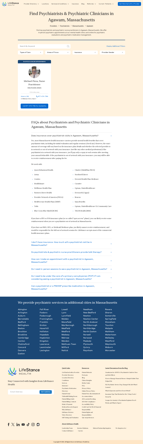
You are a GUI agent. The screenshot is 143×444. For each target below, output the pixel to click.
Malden (65, 319)
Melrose (65, 338)
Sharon (108, 313)
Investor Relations (82, 428)
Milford (65, 347)
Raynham (88, 351)
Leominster (45, 347)
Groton (43, 325)
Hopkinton (45, 338)
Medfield (66, 329)
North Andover (90, 322)
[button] (30, 4)
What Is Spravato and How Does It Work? (117, 391)
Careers (80, 431)
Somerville (110, 316)
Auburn (21, 316)
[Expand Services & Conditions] (68, 4)
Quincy (86, 347)
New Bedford (89, 313)
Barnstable (23, 319)
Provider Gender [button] (112, 52)
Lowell (65, 310)
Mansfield (66, 322)
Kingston (44, 341)
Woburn (109, 347)
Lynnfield (66, 316)
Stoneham (110, 322)
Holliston (44, 332)
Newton (87, 316)
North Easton (90, 332)
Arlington (22, 313)
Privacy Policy (86, 388)
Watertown (110, 335)
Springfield (110, 319)
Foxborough (45, 316)
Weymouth (110, 344)
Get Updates (45, 392)
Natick (65, 351)
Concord (22, 347)
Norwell (87, 335)
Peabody (87, 341)
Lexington (45, 351)
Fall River (44, 310)
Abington (22, 310)
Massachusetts (78, 26)
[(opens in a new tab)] (8, 424)
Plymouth (88, 344)
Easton (21, 354)
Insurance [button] (85, 52)
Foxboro (43, 313)
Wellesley (109, 338)
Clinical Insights (87, 380)
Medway (65, 335)
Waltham (109, 332)
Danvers (22, 351)
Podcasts (85, 375)
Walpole (109, 329)
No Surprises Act (121, 428)
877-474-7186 (43, 96)
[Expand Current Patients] (113, 4)
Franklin (44, 322)
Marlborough (68, 325)
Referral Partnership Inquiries (102, 428)
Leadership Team (67, 428)
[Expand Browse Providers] (38, 4)
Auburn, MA (25, 96)
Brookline (22, 335)
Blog (83, 378)
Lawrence (44, 344)
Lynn (64, 313)
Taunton (109, 325)
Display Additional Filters (116, 46)
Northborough (90, 325)
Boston (21, 329)
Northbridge (89, 329)
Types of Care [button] (30, 52)
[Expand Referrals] (95, 4)
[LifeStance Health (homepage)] (10, 4)
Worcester (110, 351)
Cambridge (23, 338)
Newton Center (90, 319)
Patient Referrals (87, 372)
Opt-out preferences (88, 417)
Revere (108, 310)
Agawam (90, 26)
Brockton (22, 332)
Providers (53, 26)
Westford (109, 341)
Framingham (46, 319)
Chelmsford (23, 344)
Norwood (87, 338)
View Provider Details (34, 88)
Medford (66, 332)
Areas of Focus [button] (58, 52)
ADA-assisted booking (89, 399)
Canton (21, 341)
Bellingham (23, 325)
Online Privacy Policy (88, 391)
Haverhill (44, 329)
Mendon (65, 341)
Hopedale (44, 335)
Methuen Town (69, 344)
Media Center (86, 383)
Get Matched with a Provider (129, 4)
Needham (88, 310)
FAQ (83, 386)
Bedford (22, 322)
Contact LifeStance (67, 431)
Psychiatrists (64, 26)
